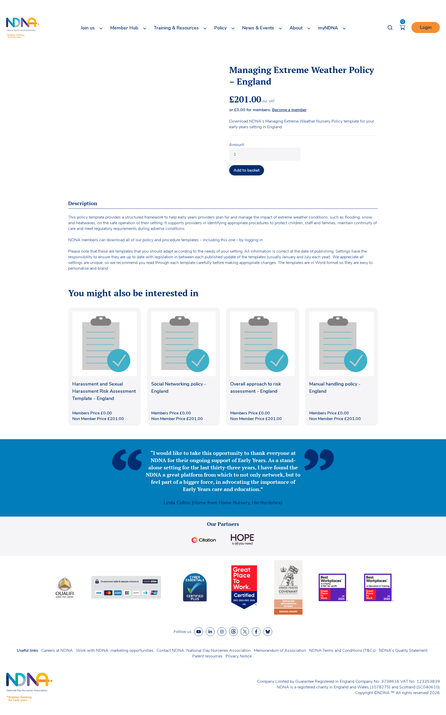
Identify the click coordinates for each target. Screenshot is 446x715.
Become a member (289, 110)
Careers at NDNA (57, 650)
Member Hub (124, 28)
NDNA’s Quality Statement (403, 650)
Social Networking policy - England (178, 387)
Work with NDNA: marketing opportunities (115, 650)
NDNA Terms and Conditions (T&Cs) (342, 650)
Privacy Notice (239, 656)
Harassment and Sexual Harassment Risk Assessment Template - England (104, 391)
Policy (220, 28)
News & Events (258, 28)
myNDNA (328, 28)
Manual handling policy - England (335, 387)
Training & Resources (176, 28)
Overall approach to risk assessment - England (255, 387)
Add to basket (247, 170)
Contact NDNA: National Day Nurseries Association (204, 650)
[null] (233, 631)
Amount (236, 145)
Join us (88, 28)
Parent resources (207, 656)
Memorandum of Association (280, 650)
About (296, 28)
